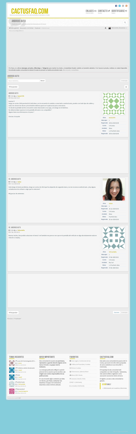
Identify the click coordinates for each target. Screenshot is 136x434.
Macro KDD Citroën (76, 375)
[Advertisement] (68, 49)
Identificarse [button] (118, 11)
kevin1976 (21, 96)
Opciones (116, 312)
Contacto (103, 11)
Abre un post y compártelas (71, 70)
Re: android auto (15, 179)
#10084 (12, 230)
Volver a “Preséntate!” (14, 319)
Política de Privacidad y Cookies (80, 364)
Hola (18, 375)
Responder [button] (13, 87)
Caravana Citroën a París (78, 379)
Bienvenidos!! (21, 389)
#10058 (12, 182)
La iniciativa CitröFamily (77, 386)
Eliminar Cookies (76, 368)
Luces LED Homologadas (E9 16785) (27, 361)
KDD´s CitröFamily (76, 382)
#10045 (12, 96)
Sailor (19, 182)
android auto (13, 76)
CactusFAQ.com (29, 11)
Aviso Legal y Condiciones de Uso (81, 361)
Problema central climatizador (26, 368)
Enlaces (90, 11)
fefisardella (21, 230)
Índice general (14, 28)
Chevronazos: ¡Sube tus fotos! (79, 372)
